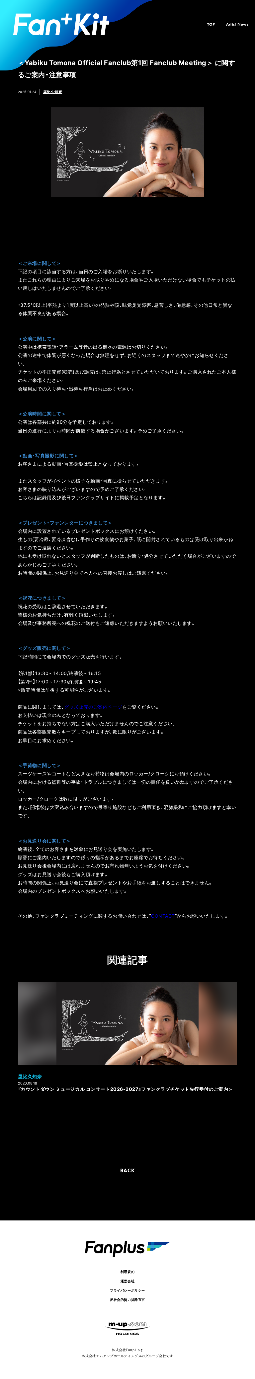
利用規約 (127, 1271)
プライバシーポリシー (127, 1290)
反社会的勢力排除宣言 (127, 1299)
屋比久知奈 (52, 91)
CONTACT (163, 915)
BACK (127, 1170)
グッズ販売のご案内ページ (93, 706)
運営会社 (127, 1280)
